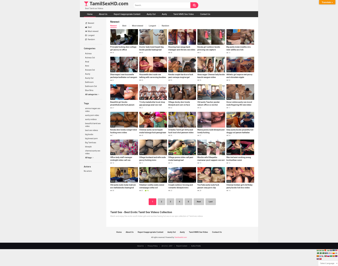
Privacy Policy (153, 246)
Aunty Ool (151, 14)
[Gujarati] (317, 250)
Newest (90, 23)
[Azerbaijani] (325, 253)
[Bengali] (333, 250)
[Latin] (317, 256)
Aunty (164, 14)
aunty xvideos (91, 119)
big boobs (89, 134)
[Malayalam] (320, 250)
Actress (88, 53)
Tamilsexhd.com (181, 237)
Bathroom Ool (91, 86)
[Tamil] (323, 250)
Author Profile (196, 246)
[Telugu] (336, 256)
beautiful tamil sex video (93, 124)
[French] (328, 253)
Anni (87, 66)
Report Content (181, 246)
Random (91, 39)
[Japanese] (331, 253)
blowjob (88, 147)
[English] (336, 250)
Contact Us (205, 14)
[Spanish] (333, 256)
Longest (91, 35)
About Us (103, 14)
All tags (88, 158)
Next (199, 202)
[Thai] (317, 259)
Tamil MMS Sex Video (183, 14)
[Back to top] (329, 258)
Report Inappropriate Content (127, 14)
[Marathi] (325, 250)
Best (89, 27)
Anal (87, 62)
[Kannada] (333, 253)
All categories (91, 94)
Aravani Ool (90, 70)
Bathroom (89, 82)
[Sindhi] (317, 253)
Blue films (89, 90)
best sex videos (91, 130)
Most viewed (92, 31)
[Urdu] (323, 253)
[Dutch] (331, 250)
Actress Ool (90, 58)
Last (211, 202)
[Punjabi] (320, 253)
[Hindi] (328, 250)
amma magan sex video (92, 109)
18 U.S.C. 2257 (166, 246)
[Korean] (336, 253)
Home (90, 14)
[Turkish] (320, 259)
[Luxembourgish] (320, 256)
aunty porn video (92, 115)
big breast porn (91, 138)
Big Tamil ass (90, 143)
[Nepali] (323, 256)
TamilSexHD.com (108, 3)
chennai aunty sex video (92, 152)
